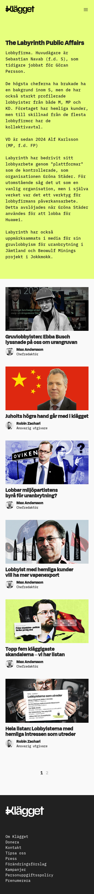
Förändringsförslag (26, 863)
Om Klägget (16, 836)
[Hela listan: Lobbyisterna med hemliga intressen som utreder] (47, 701)
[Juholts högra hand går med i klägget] (47, 388)
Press (11, 858)
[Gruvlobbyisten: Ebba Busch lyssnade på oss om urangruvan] (47, 309)
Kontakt (13, 847)
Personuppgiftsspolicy (29, 874)
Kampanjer (15, 869)
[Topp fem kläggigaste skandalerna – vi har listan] (47, 621)
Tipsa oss (15, 852)
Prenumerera (18, 880)
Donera (12, 841)
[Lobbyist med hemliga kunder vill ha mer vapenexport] (47, 542)
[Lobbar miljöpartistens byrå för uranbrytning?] (47, 462)
